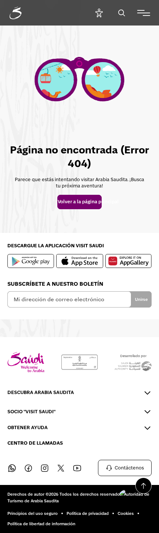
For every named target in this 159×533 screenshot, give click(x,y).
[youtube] (77, 468)
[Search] (121, 13)
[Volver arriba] (143, 486)
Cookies (126, 513)
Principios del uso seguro (32, 513)
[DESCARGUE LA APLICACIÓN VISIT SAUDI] (30, 261)
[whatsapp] (12, 468)
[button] (133, 496)
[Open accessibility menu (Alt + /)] (99, 13)
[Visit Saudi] (25, 362)
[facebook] (28, 468)
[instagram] (44, 468)
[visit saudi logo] (23, 13)
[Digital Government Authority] (79, 362)
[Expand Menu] (143, 13)
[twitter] (61, 468)
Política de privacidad (88, 513)
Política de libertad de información (41, 524)
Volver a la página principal (79, 201)
